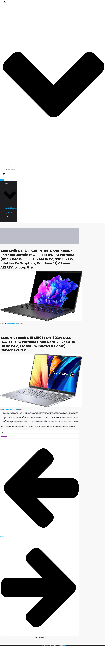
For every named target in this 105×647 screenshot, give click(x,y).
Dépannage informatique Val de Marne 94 (14, 168)
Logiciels (5, 176)
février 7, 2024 (17, 245)
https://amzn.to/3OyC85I (11, 409)
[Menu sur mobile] (2, 180)
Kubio (13, 221)
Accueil (4, 1)
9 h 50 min (23, 245)
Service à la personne (10, 169)
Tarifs (4, 173)
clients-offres (3, 436)
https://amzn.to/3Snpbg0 (12, 323)
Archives (8, 170)
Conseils (4, 174)
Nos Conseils (8, 166)
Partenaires (8, 172)
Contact (5, 177)
